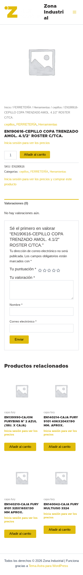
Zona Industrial (54, 12)
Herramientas (42, 107)
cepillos (57, 107)
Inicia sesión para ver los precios (27, 143)
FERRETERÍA (22, 107)
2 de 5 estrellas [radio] (45, 270)
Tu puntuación (23, 269)
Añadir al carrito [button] (20, 446)
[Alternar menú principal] (74, 12)
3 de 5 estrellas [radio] (49, 270)
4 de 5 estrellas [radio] (54, 270)
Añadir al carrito (35, 154)
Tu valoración (22, 277)
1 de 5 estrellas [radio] (40, 270)
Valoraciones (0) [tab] (16, 203)
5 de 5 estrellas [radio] (58, 270)
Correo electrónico (23, 321)
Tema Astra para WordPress (48, 566)
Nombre (16, 304)
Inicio (7, 107)
